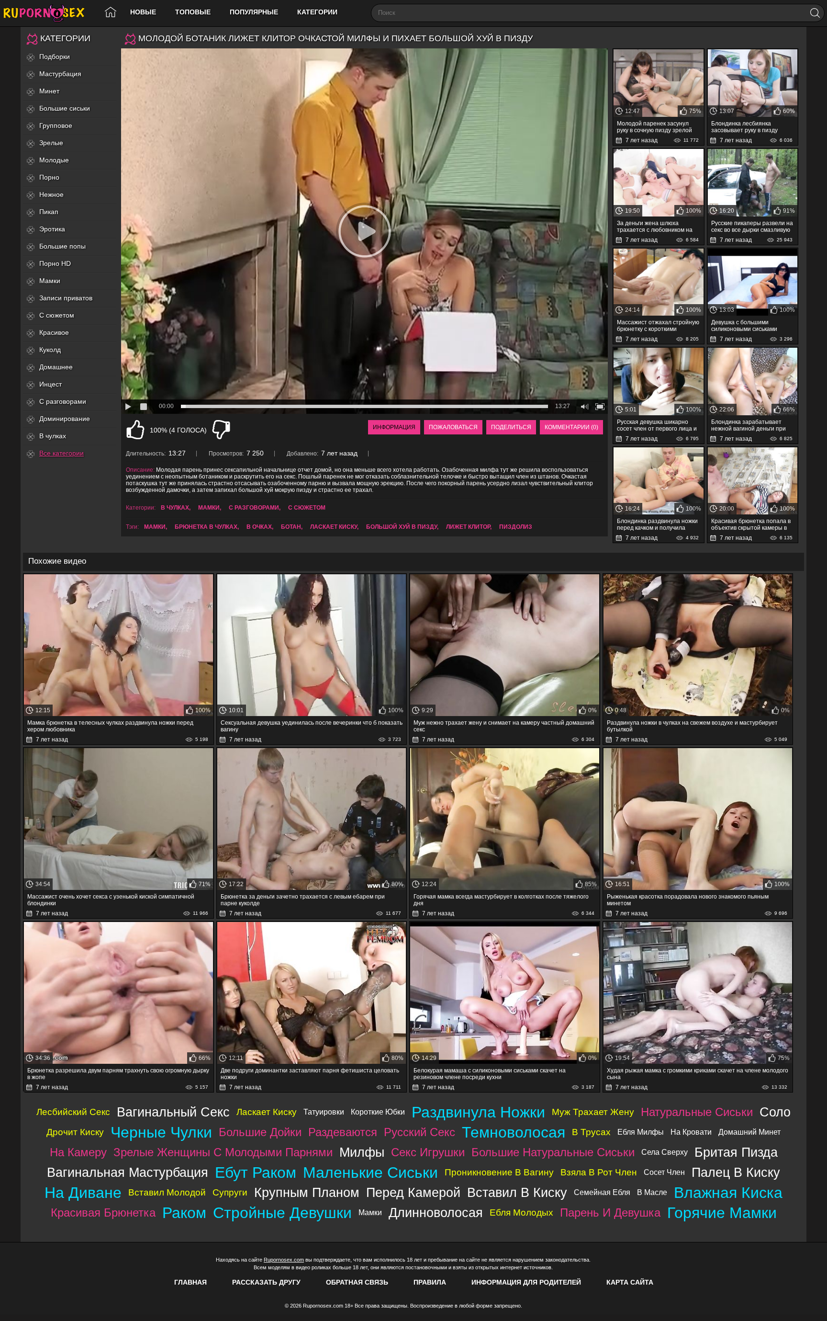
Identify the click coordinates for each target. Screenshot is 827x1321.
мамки (155, 527)
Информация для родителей (526, 1282)
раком (184, 1212)
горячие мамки (722, 1212)
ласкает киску (333, 527)
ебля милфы (640, 1132)
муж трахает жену (593, 1112)
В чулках (52, 436)
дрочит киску (75, 1132)
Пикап (48, 212)
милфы (361, 1152)
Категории (317, 12)
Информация (394, 427)
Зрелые (51, 143)
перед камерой (413, 1192)
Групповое (55, 125)
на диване (83, 1192)
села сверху (664, 1152)
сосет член (664, 1172)
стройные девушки (282, 1212)
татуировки (323, 1112)
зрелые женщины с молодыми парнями (223, 1152)
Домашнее (56, 367)
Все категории (61, 453)
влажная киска (728, 1192)
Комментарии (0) (571, 427)
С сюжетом (56, 315)
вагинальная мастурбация (127, 1172)
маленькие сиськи (370, 1172)
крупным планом (306, 1192)
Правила (430, 1282)
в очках (259, 527)
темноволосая (513, 1132)
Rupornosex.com (284, 1260)
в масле (652, 1192)
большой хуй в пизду (401, 527)
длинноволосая (436, 1212)
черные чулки (161, 1132)
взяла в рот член (598, 1172)
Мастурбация (60, 74)
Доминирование (64, 418)
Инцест (50, 384)
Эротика (52, 229)
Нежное (51, 194)
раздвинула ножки (478, 1112)
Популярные (254, 12)
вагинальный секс (173, 1112)
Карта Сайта (629, 1282)
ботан (291, 527)
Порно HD (55, 263)
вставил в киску (517, 1192)
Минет (49, 91)
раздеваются (342, 1132)
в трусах (591, 1132)
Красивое (54, 332)
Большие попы (62, 246)
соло (775, 1112)
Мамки (49, 281)
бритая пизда (736, 1152)
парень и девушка (610, 1212)
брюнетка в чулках (206, 527)
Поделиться (511, 427)
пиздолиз (515, 527)
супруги (229, 1192)
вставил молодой (167, 1192)
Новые (143, 12)
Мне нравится (135, 429)
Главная (190, 1282)
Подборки (54, 56)
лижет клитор (468, 527)
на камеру (78, 1152)
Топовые (193, 12)
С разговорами (62, 401)
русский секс (419, 1132)
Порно (49, 177)
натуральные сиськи (697, 1111)
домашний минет (749, 1132)
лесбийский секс (73, 1112)
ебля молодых (521, 1212)
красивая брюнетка (103, 1212)
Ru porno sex (47, 13)
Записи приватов (65, 298)
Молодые (54, 160)
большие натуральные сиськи (553, 1152)
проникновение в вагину (499, 1172)
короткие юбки (378, 1112)
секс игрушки (428, 1152)
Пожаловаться (453, 427)
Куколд (50, 349)
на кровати (691, 1132)
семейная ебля (602, 1192)
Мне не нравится (221, 429)
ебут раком (255, 1172)
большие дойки (260, 1132)
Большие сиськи (64, 108)
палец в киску (736, 1172)
